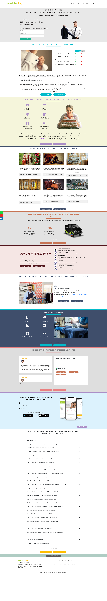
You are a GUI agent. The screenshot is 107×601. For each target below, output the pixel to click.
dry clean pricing (61, 296)
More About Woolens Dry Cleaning (74, 175)
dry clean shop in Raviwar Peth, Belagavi (78, 294)
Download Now (82, 426)
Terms (65, 564)
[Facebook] (59, 560)
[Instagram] (65, 560)
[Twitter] (68, 560)
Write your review (24, 383)
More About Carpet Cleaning (73, 201)
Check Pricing (61, 372)
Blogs (101, 3)
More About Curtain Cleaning (26, 202)
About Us (56, 564)
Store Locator (81, 3)
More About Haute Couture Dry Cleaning (28, 174)
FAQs (61, 564)
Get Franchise (94, 3)
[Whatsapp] (62, 560)
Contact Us (74, 564)
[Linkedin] (71, 560)
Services (73, 3)
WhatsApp (61, 374)
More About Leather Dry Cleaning (51, 201)
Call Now (73, 372)
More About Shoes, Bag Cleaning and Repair (53, 174)
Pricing (88, 3)
